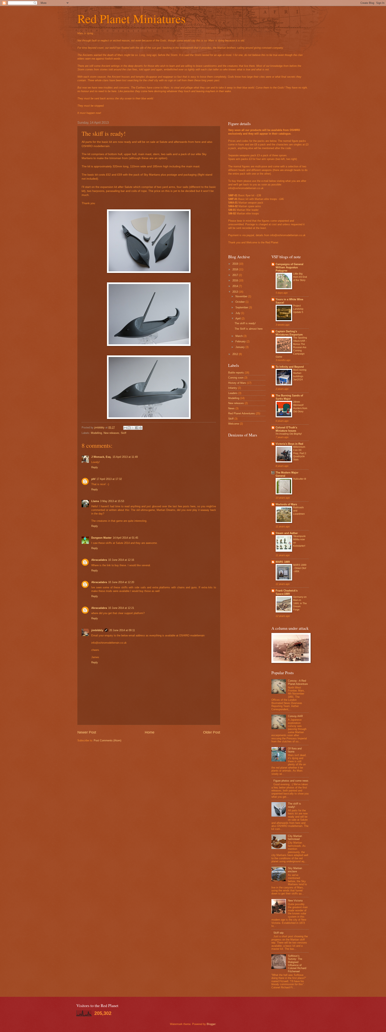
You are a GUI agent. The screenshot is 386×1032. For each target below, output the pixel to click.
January (240, 347)
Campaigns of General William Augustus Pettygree (289, 267)
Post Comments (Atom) (107, 740)
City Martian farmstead (295, 837)
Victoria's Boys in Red (289, 443)
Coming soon (235, 377)
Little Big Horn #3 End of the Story (300, 277)
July (238, 313)
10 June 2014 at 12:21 (121, 607)
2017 (235, 275)
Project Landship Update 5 (298, 309)
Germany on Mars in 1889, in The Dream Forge (300, 603)
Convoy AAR (295, 716)
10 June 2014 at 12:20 (121, 582)
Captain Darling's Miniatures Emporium (289, 333)
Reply (94, 467)
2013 (235, 291)
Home (149, 732)
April (238, 318)
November (241, 296)
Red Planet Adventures (241, 413)
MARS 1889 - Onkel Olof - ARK (299, 568)
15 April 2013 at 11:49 (125, 456)
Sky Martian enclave (295, 870)
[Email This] (125, 428)
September (242, 307)
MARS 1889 (283, 561)
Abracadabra (99, 559)
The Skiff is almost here (249, 328)
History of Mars (237, 382)
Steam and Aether (287, 533)
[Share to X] (133, 428)
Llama (95, 501)
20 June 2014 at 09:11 (122, 630)
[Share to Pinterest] (141, 428)
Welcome (233, 423)
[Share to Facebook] (137, 428)
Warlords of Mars (286, 504)
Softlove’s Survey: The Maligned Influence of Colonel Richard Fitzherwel (297, 963)
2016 (235, 280)
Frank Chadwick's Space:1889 (287, 592)
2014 (235, 286)
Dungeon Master (101, 537)
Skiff (123, 432)
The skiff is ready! (245, 323)
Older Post (211, 732)
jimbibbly (97, 630)
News (231, 408)
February (240, 341)
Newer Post (86, 732)
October (240, 301)
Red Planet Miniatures (131, 18)
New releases (111, 432)
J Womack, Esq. (101, 456)
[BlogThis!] (129, 428)
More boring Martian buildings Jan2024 (299, 374)
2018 (235, 269)
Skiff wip (278, 932)
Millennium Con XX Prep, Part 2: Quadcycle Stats (300, 453)
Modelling (96, 432)
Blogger (211, 1024)
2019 (235, 263)
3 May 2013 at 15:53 (112, 501)
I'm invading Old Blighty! (289, 433)
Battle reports (236, 372)
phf (93, 479)
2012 (235, 354)
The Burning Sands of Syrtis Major (289, 397)
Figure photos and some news (290, 780)
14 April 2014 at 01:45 (125, 537)
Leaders (232, 393)
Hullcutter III (299, 478)
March (239, 335)
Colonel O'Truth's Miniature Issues (286, 429)
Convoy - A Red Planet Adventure (298, 682)
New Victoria (295, 900)
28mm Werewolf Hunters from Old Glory (300, 406)
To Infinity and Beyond (290, 366)
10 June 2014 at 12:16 (121, 559)
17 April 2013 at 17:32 (109, 479)
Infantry (232, 387)
